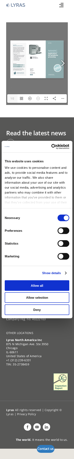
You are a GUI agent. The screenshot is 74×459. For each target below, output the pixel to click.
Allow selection (37, 297)
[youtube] (37, 427)
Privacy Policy (26, 414)
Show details (51, 273)
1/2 (12, 98)
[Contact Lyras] (45, 449)
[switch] (63, 230)
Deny (37, 309)
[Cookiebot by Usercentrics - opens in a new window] (52, 146)
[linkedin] (46, 427)
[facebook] (27, 427)
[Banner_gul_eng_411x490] (60, 375)
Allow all (37, 285)
